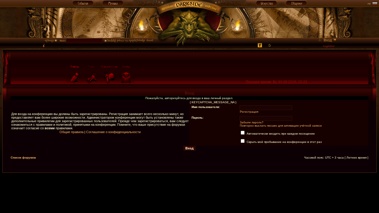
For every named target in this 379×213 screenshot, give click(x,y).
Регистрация (249, 111)
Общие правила (71, 132)
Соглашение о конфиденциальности (113, 132)
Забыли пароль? (252, 122)
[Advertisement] (189, 186)
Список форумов (23, 157)
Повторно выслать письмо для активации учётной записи (281, 125)
